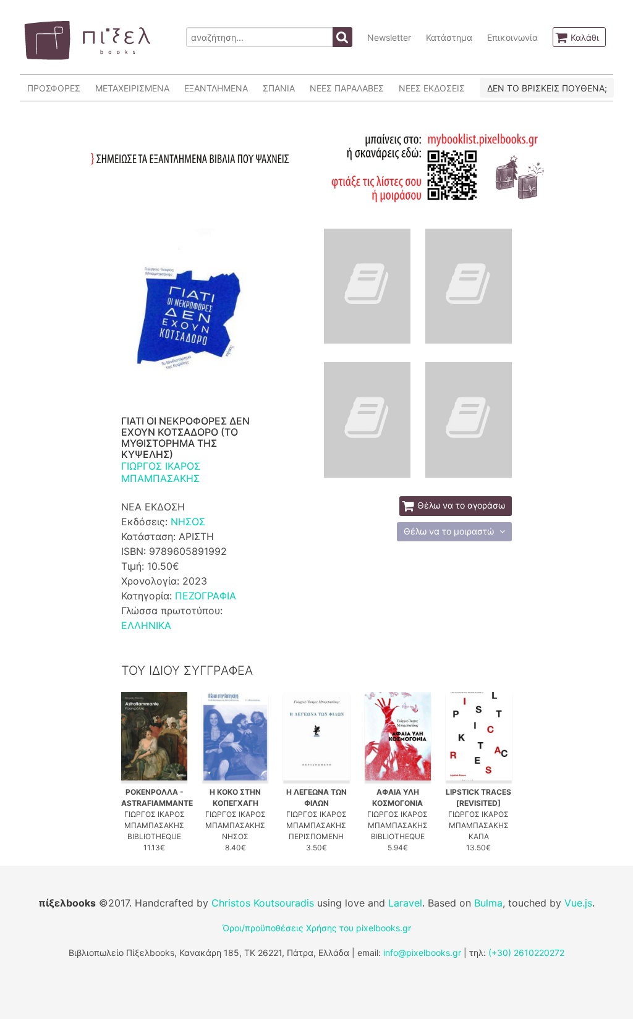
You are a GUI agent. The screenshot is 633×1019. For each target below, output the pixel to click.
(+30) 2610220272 (526, 952)
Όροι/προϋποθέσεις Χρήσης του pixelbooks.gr (317, 928)
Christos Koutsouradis (262, 903)
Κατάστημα (449, 37)
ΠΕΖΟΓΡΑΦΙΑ (205, 596)
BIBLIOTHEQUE (154, 836)
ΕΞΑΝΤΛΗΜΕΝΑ (216, 88)
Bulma (488, 903)
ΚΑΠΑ (479, 836)
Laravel (405, 903)
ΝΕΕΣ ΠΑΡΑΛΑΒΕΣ (347, 88)
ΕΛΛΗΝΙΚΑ (146, 625)
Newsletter (389, 37)
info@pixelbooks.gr (422, 952)
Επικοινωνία (512, 37)
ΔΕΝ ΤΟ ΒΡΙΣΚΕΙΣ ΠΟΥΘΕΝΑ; (547, 88)
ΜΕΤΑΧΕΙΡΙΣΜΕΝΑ (132, 88)
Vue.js (578, 903)
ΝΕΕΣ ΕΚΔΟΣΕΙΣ (432, 88)
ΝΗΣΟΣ (188, 521)
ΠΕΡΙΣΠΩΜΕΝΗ (316, 836)
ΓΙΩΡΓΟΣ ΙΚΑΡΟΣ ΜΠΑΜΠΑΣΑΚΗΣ (160, 472)
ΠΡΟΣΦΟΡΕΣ (53, 88)
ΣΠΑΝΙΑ (279, 88)
